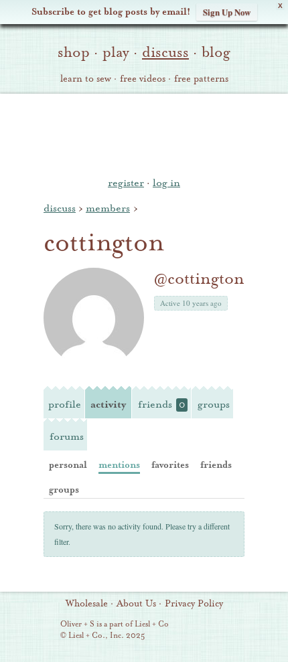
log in (166, 182)
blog (216, 52)
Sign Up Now (226, 11)
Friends (161, 404)
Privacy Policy (194, 604)
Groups (214, 404)
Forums (67, 436)
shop (74, 52)
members (108, 208)
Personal (68, 465)
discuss (165, 52)
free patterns (201, 79)
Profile (64, 404)
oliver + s (144, 133)
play (115, 52)
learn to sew (85, 79)
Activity (108, 404)
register (126, 182)
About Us (136, 604)
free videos (142, 79)
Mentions (119, 465)
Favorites (170, 465)
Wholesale (87, 604)
